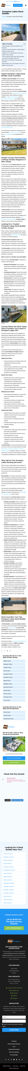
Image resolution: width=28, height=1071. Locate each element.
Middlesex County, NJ (9, 889)
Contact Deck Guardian (14, 1049)
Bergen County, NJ (8, 876)
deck (7, 97)
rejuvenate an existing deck (7, 99)
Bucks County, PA (8, 863)
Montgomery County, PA (9, 870)
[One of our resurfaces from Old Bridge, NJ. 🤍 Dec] (8, 794)
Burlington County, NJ (9, 857)
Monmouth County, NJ (9, 883)
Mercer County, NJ (8, 880)
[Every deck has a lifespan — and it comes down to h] (20, 787)
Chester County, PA (8, 899)
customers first (12, 627)
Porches (14, 973)
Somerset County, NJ (9, 866)
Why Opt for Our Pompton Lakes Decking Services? (12, 60)
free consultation (8, 134)
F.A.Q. (14, 1046)
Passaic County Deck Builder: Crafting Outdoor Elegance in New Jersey (13, 50)
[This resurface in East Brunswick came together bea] (8, 787)
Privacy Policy (15, 1066)
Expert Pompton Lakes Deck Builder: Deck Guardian (12, 46)
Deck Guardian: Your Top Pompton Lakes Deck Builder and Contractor (13, 64)
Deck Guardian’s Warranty (14, 1044)
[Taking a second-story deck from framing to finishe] (20, 794)
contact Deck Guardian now (19, 641)
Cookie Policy (22, 1066)
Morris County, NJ (8, 903)
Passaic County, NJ (8, 860)
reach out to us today (15, 132)
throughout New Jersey (6, 127)
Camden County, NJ (8, 853)
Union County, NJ (8, 873)
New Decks (14, 968)
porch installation (13, 97)
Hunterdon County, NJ (9, 886)
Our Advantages (14, 1054)
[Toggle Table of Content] (23, 44)
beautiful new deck (15, 234)
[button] (25, 5)
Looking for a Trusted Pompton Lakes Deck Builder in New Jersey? (12, 53)
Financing (14, 1041)
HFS (25, 576)
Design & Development (14, 1068)
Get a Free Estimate (14, 1052)
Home (4, 16)
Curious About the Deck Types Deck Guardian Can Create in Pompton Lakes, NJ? (13, 57)
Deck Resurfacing (14, 970)
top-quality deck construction (20, 93)
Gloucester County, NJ (9, 893)
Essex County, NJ (8, 896)
